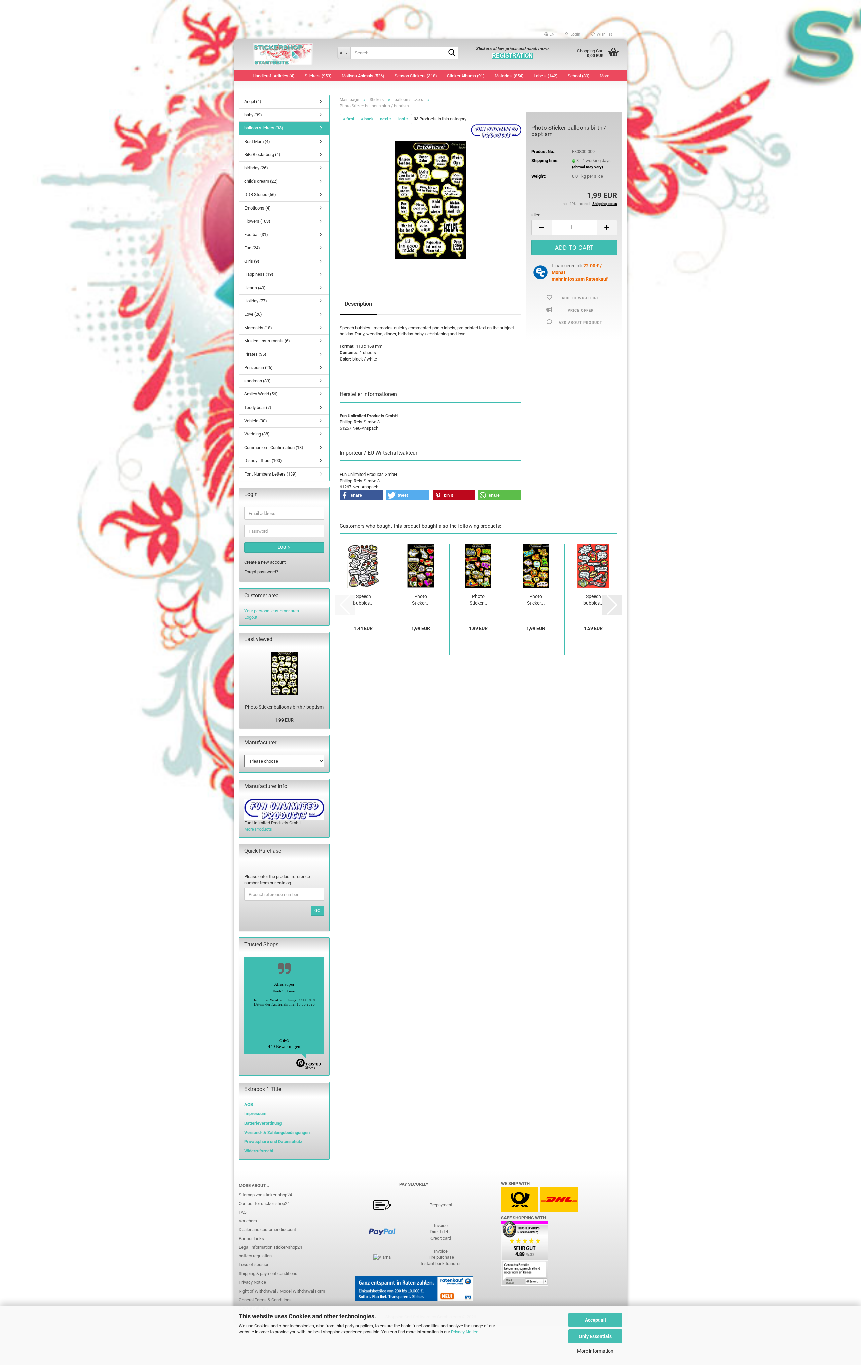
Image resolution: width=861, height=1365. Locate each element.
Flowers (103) (257, 221)
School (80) (579, 75)
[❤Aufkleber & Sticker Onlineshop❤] (283, 54)
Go (317, 910)
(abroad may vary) (587, 167)
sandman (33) (257, 380)
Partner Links (251, 1238)
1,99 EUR (284, 720)
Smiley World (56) (261, 393)
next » (386, 118)
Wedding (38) (257, 434)
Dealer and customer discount (267, 1229)
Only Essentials (595, 1336)
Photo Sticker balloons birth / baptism (284, 707)
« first (348, 118)
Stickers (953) (318, 75)
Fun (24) (252, 247)
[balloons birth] (430, 199)
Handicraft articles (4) (274, 75)
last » (403, 118)
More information (595, 1351)
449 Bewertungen (284, 1046)
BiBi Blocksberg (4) (262, 154)
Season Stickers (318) (416, 75)
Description (358, 304)
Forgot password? (261, 571)
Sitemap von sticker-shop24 (265, 1194)
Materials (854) (509, 75)
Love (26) (253, 314)
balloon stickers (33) (263, 127)
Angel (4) (252, 101)
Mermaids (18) (258, 327)
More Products (258, 829)
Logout (250, 617)
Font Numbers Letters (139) (270, 474)
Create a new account (265, 562)
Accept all (595, 1320)
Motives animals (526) (363, 75)
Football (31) (256, 234)
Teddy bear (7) (257, 407)
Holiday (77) (255, 300)
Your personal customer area (271, 610)
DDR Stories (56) (260, 194)
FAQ (243, 1212)
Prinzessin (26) (258, 367)
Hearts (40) (255, 287)
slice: (536, 214)
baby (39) (253, 114)
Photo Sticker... (421, 600)
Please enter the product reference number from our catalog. (277, 879)
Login (284, 547)
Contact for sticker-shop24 (264, 1203)
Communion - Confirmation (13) (273, 447)
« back (367, 118)
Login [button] (574, 34)
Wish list (603, 34)
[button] (549, 34)
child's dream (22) (261, 181)
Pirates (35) (255, 354)
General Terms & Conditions (265, 1299)
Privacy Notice (464, 1331)
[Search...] (452, 53)
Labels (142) (546, 75)
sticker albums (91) (466, 75)
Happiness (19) (258, 274)
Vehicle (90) (255, 420)
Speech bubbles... (363, 600)
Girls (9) (251, 261)
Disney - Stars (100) (263, 460)
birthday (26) (256, 167)
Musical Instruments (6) (267, 340)
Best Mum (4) (257, 141)
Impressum (255, 1113)
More (604, 75)
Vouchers (248, 1220)
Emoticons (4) (257, 208)
